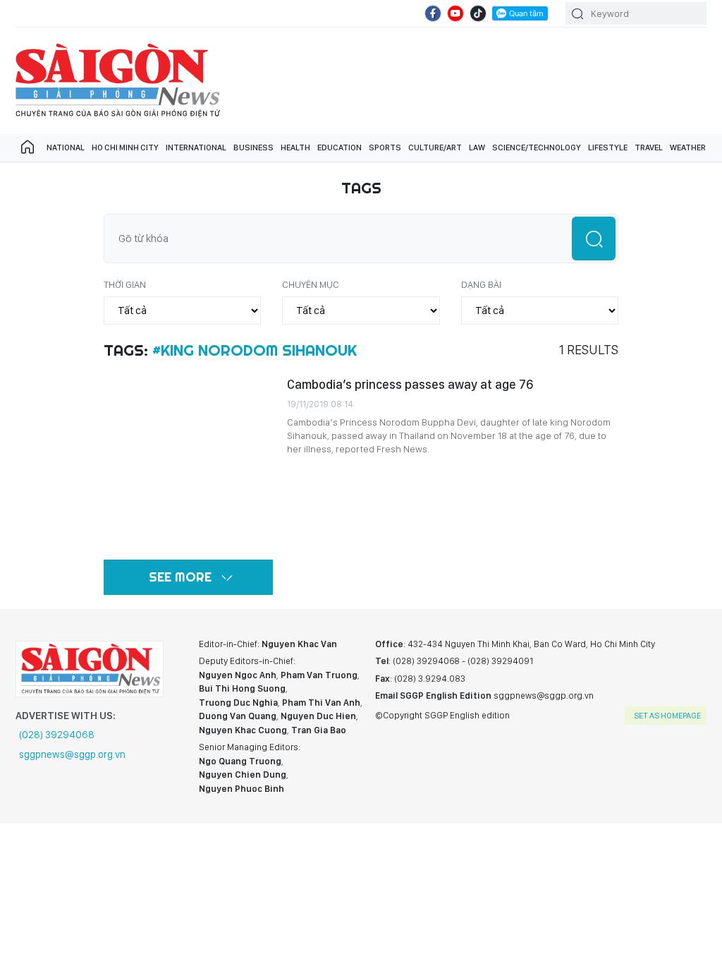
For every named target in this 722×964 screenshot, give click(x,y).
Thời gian (125, 284)
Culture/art (435, 147)
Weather (688, 147)
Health (295, 147)
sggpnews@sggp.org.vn (72, 754)
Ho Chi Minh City (125, 147)
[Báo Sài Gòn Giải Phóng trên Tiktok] (478, 13)
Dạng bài (481, 284)
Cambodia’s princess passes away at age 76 (410, 384)
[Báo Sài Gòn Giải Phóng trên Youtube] (455, 13)
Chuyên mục (310, 284)
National (66, 147)
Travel (649, 147)
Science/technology (536, 147)
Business (253, 147)
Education (339, 147)
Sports (385, 147)
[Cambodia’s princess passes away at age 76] (188, 461)
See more (180, 577)
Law (477, 147)
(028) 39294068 (56, 734)
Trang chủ (27, 147)
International (196, 147)
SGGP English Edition (118, 80)
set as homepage (667, 716)
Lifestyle (608, 147)
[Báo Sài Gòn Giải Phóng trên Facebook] (432, 13)
